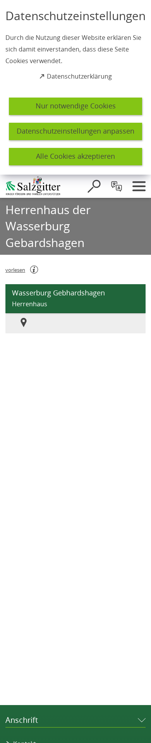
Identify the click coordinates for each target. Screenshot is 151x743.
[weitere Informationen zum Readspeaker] (34, 269)
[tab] (29, 323)
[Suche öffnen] (94, 186)
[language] (116, 186)
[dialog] (75, 87)
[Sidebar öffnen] (139, 186)
